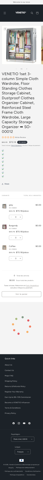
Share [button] (7, 184)
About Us (8, 365)
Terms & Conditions (13, 408)
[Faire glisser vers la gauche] (16, 68)
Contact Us (9, 370)
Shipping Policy (11, 381)
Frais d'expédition (16, 145)
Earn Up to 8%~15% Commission (18, 397)
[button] (4, 13)
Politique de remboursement (25, 467)
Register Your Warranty (14, 392)
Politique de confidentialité (14, 471)
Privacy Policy (10, 413)
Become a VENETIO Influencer (17, 403)
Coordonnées (31, 475)
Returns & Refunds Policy (15, 386)
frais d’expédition (32, 285)
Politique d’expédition (17, 475)
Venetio (11, 464)
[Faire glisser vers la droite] (26, 68)
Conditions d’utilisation (33, 471)
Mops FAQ (9, 376)
